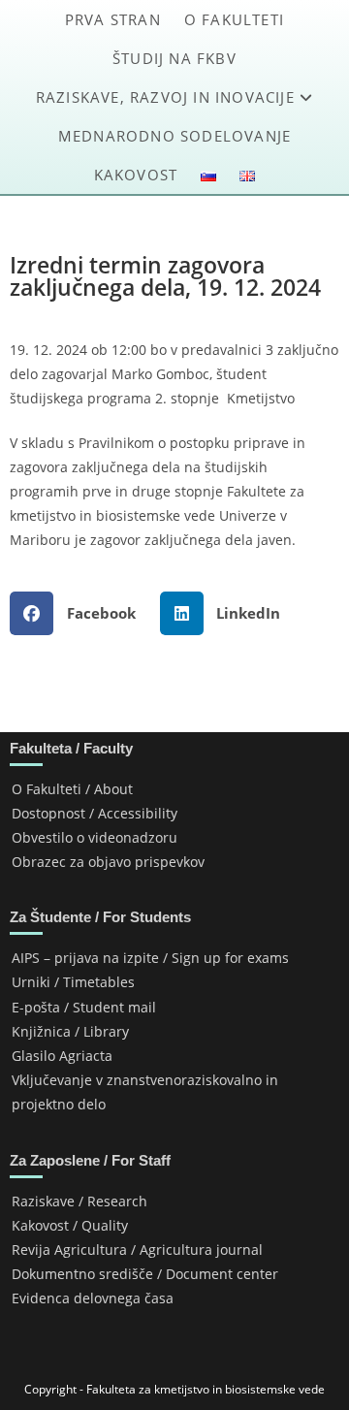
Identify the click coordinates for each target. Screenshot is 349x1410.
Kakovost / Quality (70, 1225)
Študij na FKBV (174, 58)
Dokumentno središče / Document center (145, 1274)
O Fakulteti (234, 19)
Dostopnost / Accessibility (94, 813)
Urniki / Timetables (73, 982)
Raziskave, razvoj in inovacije (168, 97)
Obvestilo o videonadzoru (94, 837)
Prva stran (113, 19)
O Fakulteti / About (72, 789)
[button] (80, 613)
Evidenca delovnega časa (93, 1298)
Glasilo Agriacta (62, 1055)
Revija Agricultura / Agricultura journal (137, 1249)
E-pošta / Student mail (84, 1007)
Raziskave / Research (79, 1201)
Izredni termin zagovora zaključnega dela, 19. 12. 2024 (165, 276)
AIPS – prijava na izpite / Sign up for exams (150, 957)
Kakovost (136, 174)
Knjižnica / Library (70, 1031)
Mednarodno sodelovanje (174, 135)
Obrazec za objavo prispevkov (108, 861)
